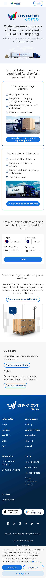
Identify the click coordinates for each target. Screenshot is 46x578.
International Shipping (8, 463)
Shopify (28, 424)
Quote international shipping (31, 481)
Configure (21, 573)
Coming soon (8, 500)
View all (28, 446)
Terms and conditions (23, 540)
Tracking (6, 435)
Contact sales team (15, 385)
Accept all (12, 567)
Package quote (32, 473)
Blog (4, 441)
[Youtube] (37, 523)
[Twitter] (14, 523)
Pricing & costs (32, 462)
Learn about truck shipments (23, 204)
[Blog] (32, 523)
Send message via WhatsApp (23, 299)
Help (4, 424)
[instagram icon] (20, 523)
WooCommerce (32, 430)
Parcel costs (31, 467)
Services (6, 430)
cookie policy (35, 561)
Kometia (29, 441)
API (3, 446)
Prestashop (30, 435)
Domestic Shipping (11, 470)
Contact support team (17, 365)
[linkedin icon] (26, 523)
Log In (38, 3)
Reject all (33, 567)
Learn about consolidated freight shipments (23, 139)
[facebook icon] (8, 523)
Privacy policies (23, 545)
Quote (23, 259)
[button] (7, 241)
